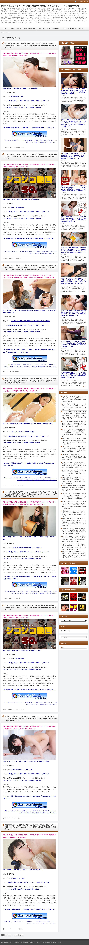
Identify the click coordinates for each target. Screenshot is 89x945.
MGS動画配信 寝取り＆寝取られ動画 (49, 28)
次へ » (21, 935)
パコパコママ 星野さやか (18, 147)
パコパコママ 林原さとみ (18, 371)
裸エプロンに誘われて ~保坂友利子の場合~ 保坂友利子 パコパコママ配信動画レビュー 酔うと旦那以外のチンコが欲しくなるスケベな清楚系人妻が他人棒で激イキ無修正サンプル (31, 381)
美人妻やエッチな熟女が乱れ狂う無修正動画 (23, 28)
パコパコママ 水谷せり (17, 598)
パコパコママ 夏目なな (17, 818)
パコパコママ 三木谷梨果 (18, 709)
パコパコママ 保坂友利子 (18, 485)
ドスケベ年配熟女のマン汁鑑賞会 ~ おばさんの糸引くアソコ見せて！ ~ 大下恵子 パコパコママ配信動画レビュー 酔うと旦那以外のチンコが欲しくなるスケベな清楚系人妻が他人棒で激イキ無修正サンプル (74, 505)
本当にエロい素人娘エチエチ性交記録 (73, 28)
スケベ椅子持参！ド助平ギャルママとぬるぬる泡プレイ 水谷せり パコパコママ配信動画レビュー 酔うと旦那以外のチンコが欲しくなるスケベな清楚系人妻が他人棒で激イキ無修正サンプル (31, 494)
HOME (5, 28)
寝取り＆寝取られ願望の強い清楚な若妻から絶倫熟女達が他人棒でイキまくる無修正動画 (40, 6)
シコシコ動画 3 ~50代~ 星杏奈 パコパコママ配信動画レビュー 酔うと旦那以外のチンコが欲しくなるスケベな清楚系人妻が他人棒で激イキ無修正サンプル (31, 156)
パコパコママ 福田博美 (17, 929)
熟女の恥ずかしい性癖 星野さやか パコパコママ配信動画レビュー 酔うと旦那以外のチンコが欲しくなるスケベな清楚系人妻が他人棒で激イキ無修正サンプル (30, 45)
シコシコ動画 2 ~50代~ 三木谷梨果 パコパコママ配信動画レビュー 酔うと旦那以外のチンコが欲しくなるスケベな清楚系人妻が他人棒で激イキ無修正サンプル (31, 607)
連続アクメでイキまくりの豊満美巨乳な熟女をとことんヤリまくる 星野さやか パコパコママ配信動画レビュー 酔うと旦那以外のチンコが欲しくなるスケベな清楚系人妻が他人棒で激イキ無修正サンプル (74, 522)
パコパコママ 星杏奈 (16, 258)
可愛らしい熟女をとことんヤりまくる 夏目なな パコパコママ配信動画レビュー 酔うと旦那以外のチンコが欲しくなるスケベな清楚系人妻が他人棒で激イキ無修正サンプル (31, 718)
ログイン (64, 647)
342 (16, 935)
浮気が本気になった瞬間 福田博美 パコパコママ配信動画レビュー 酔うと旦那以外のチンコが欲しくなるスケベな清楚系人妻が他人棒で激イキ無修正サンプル (30, 827)
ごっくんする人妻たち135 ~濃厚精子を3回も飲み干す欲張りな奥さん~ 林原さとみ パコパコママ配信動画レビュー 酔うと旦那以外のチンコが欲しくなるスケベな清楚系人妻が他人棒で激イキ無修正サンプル (30, 267)
